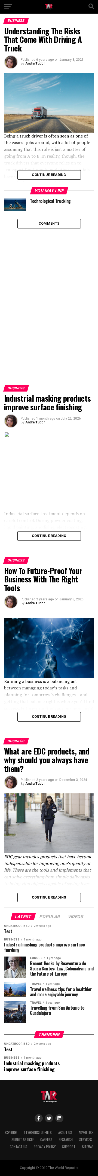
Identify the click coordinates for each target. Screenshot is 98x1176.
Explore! (11, 1132)
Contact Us (18, 1146)
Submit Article (22, 1139)
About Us (65, 1132)
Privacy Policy (45, 1146)
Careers (46, 1139)
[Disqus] (49, 296)
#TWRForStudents (38, 1132)
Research (66, 1139)
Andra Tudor (35, 63)
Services (85, 1139)
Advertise (86, 1132)
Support (68, 1146)
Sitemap (88, 1146)
